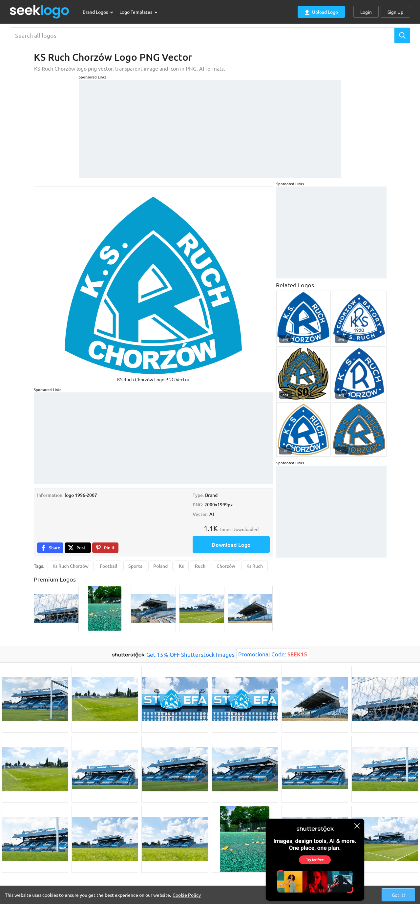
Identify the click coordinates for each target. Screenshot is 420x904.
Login (366, 12)
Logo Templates (136, 12)
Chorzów (226, 566)
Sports (135, 566)
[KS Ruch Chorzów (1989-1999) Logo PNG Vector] (303, 318)
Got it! (398, 895)
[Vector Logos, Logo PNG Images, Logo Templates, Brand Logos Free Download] (40, 11)
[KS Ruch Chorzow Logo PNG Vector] (303, 373)
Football (108, 566)
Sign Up (395, 12)
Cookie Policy (187, 895)
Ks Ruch (254, 566)
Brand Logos (96, 12)
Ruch (200, 566)
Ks (181, 566)
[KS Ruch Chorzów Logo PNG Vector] (303, 429)
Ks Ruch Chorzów (70, 566)
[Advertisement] (210, 126)
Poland (160, 566)
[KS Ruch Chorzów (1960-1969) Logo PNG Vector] (359, 373)
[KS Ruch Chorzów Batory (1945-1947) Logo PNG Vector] (359, 318)
